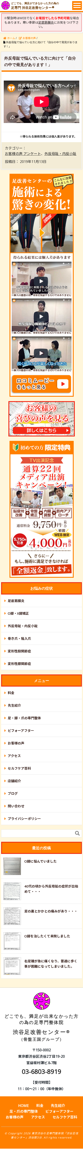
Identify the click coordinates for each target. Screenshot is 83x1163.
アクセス (14, 755)
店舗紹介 (14, 781)
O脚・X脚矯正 (18, 613)
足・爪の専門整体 (24, 1111)
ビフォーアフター (21, 730)
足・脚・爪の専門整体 (24, 718)
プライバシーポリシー (24, 818)
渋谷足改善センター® (41, 1027)
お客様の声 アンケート (23, 153)
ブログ (13, 793)
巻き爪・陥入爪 (19, 638)
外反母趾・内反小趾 (60, 153)
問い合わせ (16, 806)
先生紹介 (14, 705)
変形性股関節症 (19, 651)
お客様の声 (16, 743)
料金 (11, 693)
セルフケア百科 (19, 768)
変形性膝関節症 (19, 663)
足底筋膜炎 (16, 600)
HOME (23, 1105)
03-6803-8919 (41, 1071)
